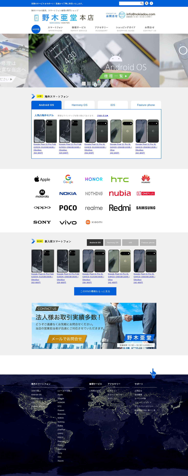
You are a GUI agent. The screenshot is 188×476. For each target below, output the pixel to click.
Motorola (62, 414)
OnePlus (61, 430)
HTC (60, 406)
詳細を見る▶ (102, 116)
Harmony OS (79, 105)
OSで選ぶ (36, 391)
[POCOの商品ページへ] (68, 208)
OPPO (60, 433)
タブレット (112, 398)
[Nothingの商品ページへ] (94, 193)
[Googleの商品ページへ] (68, 179)
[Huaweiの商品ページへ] (146, 179)
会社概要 (138, 395)
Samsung (62, 449)
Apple (60, 395)
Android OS (46, 105)
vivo (59, 457)
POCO (60, 437)
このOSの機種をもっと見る (95, 291)
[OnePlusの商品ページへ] (146, 193)
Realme (61, 441)
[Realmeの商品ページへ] (94, 208)
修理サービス (95, 384)
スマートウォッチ (115, 395)
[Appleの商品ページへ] (42, 179)
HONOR (61, 402)
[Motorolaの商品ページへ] (42, 193)
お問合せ (138, 391)
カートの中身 (140, 398)
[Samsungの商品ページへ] (146, 208)
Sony (60, 453)
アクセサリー (114, 384)
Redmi (60, 445)
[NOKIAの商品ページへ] (68, 193)
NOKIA (61, 418)
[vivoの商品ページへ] (68, 222)
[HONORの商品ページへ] (94, 179)
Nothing (61, 422)
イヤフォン (112, 391)
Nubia (60, 426)
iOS (112, 105)
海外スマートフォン (41, 384)
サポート (139, 384)
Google (61, 398)
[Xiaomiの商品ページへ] (94, 222)
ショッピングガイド (143, 402)
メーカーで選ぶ (65, 391)
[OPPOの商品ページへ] (42, 208)
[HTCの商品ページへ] (120, 179)
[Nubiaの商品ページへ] (120, 193)
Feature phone (146, 105)
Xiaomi (61, 461)
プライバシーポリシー (144, 406)
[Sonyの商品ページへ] (42, 222)
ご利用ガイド (95, 391)
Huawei (61, 410)
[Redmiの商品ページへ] (120, 208)
